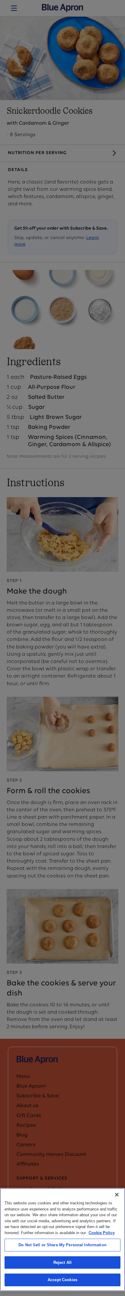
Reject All (62, 1262)
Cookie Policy (102, 1232)
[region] (62, 1239)
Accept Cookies (62, 1279)
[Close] (116, 1194)
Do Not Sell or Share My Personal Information (62, 1245)
